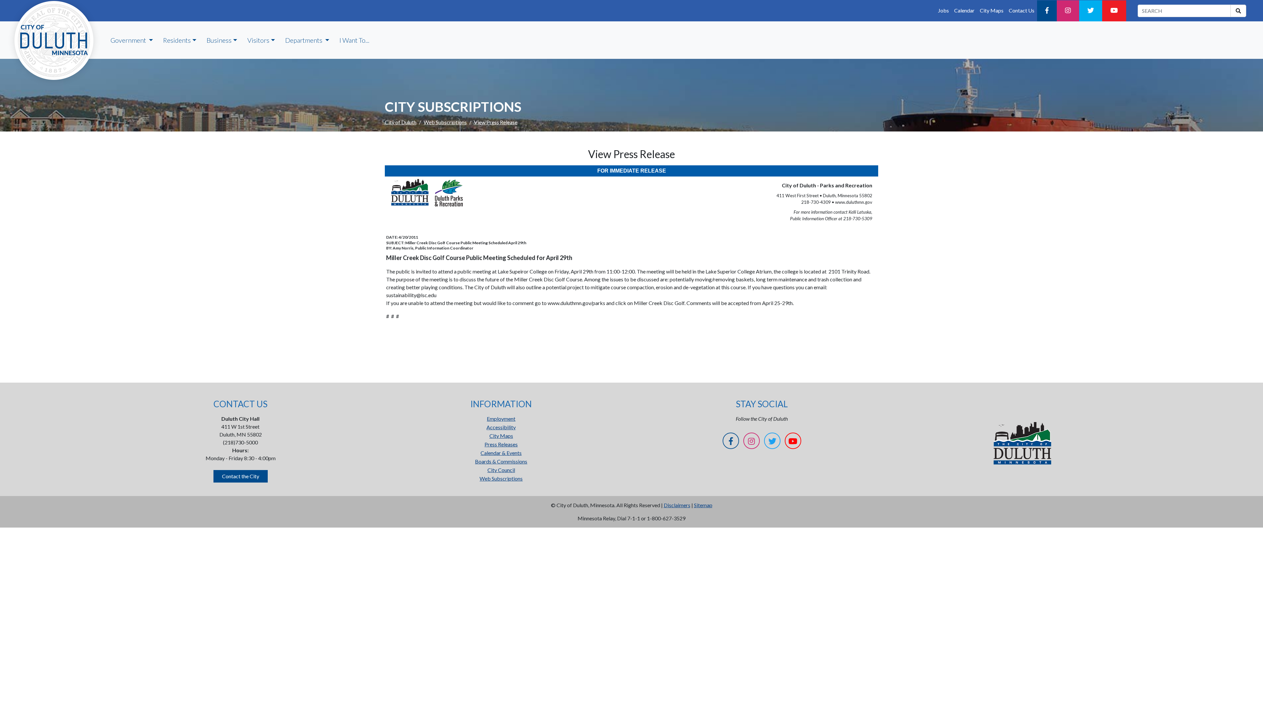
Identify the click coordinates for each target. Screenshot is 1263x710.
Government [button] (129, 40)
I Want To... (354, 40)
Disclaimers (677, 505)
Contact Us (1021, 10)
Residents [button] (177, 40)
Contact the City (240, 476)
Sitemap (703, 505)
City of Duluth (400, 122)
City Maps (991, 10)
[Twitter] (1090, 10)
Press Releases (501, 444)
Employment (501, 418)
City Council (501, 470)
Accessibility (501, 427)
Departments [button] (304, 40)
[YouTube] (1114, 10)
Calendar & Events (501, 453)
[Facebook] (1047, 10)
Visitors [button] (258, 40)
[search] (1238, 11)
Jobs (943, 10)
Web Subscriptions (445, 122)
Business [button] (219, 40)
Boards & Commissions (501, 461)
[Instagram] (1068, 10)
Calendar (964, 10)
